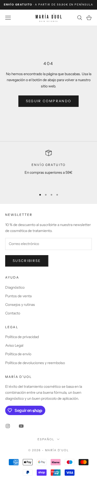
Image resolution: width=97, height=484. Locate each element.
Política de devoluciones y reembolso (35, 362)
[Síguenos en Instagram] (7, 426)
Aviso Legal (14, 345)
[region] (48, 168)
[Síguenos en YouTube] (21, 426)
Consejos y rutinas (20, 304)
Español (46, 439)
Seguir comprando (48, 101)
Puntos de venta (18, 296)
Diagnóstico (15, 287)
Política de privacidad (22, 336)
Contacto (12, 313)
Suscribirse (27, 261)
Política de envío (18, 354)
